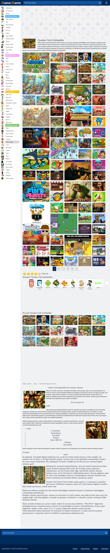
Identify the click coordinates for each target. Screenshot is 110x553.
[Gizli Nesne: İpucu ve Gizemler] (84, 229)
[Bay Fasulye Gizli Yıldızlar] (98, 79)
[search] (99, 3)
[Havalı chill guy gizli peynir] (77, 245)
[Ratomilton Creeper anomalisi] (70, 207)
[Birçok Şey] (56, 122)
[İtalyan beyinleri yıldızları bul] (98, 143)
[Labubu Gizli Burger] (56, 100)
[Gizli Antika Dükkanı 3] (84, 79)
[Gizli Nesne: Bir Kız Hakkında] (36, 138)
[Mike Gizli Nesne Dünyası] (29, 100)
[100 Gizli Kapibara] (98, 261)
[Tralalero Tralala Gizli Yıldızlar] (98, 165)
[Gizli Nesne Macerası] (77, 95)
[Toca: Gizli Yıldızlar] (70, 57)
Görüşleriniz (104, 548)
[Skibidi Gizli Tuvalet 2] (98, 250)
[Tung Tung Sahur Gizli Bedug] (98, 186)
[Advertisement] (44, 22)
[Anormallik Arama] (56, 111)
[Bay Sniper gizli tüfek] (77, 170)
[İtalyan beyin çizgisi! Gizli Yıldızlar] (36, 159)
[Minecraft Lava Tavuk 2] (56, 175)
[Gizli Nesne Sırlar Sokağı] (56, 89)
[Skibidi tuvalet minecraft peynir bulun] (98, 229)
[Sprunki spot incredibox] (56, 261)
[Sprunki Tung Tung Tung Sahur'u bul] (43, 175)
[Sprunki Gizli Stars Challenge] (36, 213)
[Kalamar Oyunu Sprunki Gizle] (43, 261)
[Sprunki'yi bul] (56, 165)
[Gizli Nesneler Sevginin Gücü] (77, 116)
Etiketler (95, 548)
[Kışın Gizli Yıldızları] (70, 261)
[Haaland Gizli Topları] (84, 57)
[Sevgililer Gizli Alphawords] (43, 250)
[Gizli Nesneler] (63, 148)
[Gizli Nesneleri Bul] (36, 191)
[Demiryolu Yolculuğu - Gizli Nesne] (98, 57)
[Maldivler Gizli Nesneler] (98, 68)
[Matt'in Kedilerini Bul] (36, 116)
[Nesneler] (56, 186)
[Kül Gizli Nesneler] (63, 224)
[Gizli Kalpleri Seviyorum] (98, 100)
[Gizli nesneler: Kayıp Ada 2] (56, 132)
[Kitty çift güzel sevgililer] (29, 261)
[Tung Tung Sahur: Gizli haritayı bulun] (98, 175)
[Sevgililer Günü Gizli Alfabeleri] (98, 111)
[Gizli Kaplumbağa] (36, 84)
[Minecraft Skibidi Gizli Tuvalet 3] (98, 218)
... (63, 269)
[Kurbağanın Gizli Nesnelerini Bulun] (84, 132)
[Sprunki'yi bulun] (36, 234)
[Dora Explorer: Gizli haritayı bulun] (98, 154)
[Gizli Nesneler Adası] (43, 100)
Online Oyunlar (85, 548)
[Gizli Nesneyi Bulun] (36, 62)
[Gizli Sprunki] (29, 250)
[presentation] (24, 283)
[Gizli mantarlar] (84, 218)
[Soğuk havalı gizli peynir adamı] (98, 240)
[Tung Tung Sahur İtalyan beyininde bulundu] (77, 191)
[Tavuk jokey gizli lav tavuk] (29, 175)
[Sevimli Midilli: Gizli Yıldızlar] (63, 73)
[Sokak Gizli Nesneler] (84, 154)
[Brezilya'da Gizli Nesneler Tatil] (84, 207)
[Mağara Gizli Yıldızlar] (98, 207)
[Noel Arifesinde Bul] (70, 132)
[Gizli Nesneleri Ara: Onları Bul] (84, 261)
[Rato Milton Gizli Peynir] (56, 250)
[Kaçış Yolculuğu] (84, 143)
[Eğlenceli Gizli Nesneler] (56, 57)
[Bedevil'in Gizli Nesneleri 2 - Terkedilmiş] (84, 68)
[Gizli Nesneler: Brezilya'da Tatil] (98, 197)
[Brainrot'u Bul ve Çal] (98, 122)
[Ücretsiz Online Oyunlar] (11, 3)
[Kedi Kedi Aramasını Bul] (56, 197)
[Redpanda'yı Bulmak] (98, 89)
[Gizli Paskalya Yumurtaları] (56, 207)
